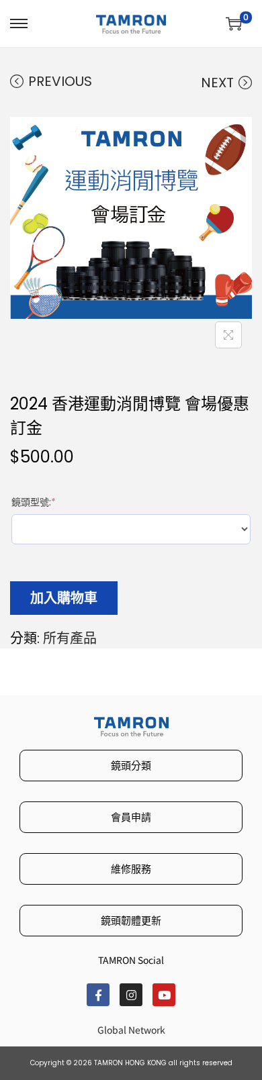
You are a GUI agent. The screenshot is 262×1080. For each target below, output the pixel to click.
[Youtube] (163, 994)
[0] (234, 23)
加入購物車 (63, 598)
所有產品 (70, 638)
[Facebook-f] (98, 994)
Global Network (131, 1029)
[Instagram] (131, 994)
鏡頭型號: (36, 502)
